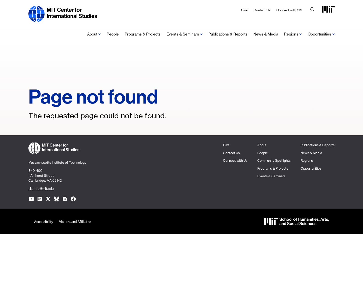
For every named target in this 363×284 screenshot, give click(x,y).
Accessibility (43, 222)
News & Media (265, 34)
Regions (307, 160)
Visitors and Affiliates (75, 222)
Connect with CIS (289, 10)
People (113, 34)
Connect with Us (235, 160)
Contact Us (262, 10)
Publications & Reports (227, 34)
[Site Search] (312, 9)
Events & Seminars (182, 34)
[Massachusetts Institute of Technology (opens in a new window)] (328, 11)
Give (244, 10)
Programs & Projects (143, 34)
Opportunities (319, 34)
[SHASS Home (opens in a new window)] (296, 222)
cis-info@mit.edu (41, 189)
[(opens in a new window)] (31, 199)
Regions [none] (291, 34)
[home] (62, 19)
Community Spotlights (274, 160)
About (92, 34)
